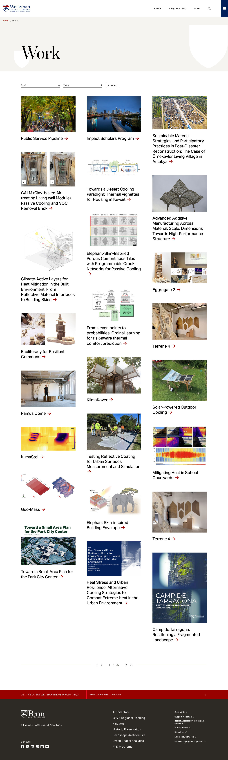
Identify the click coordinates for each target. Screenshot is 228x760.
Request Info (178, 8)
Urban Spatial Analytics (128, 741)
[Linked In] (32, 747)
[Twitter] (27, 747)
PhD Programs (122, 746)
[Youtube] (42, 747)
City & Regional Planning (129, 718)
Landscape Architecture (129, 735)
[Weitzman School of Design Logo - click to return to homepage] (16, 8)
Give (197, 8)
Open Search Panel (209, 8)
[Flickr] (47, 747)
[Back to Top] (217, 741)
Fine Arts (119, 723)
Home (5, 21)
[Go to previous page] (102, 665)
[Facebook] (22, 747)
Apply (157, 8)
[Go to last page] (131, 665)
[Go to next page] (126, 665)
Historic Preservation (127, 729)
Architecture (121, 712)
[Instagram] (37, 747)
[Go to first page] (97, 665)
